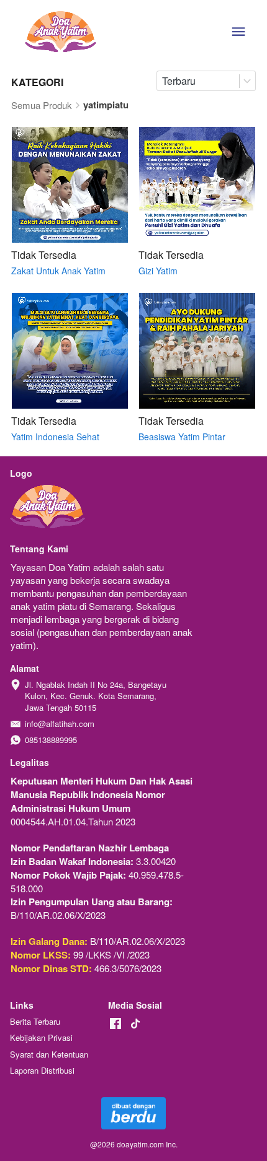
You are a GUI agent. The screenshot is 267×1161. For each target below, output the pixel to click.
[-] (115, 1024)
